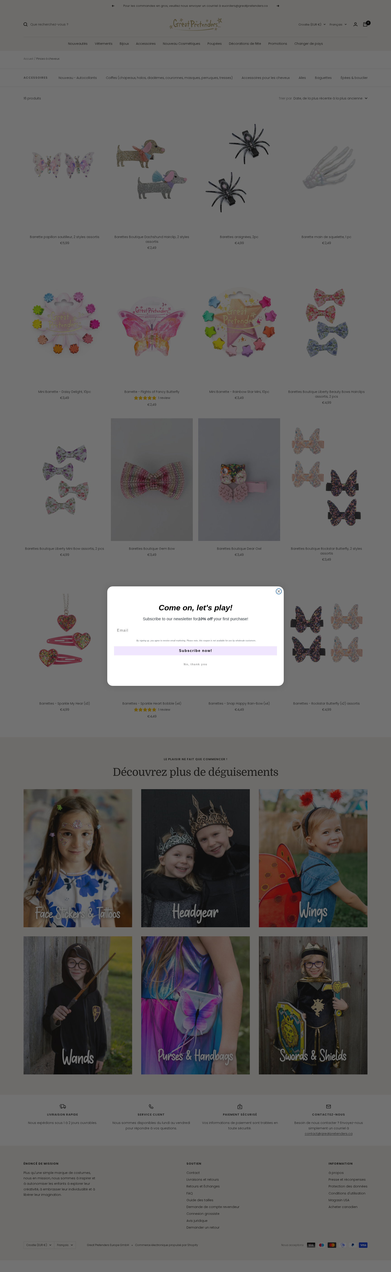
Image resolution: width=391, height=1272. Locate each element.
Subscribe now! (195, 651)
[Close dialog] (278, 591)
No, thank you (195, 664)
